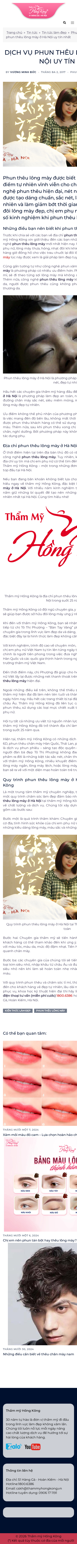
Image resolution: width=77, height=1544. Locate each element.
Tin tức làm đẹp (54, 32)
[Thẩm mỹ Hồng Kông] (38, 11)
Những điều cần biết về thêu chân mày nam (38, 1354)
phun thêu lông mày (50, 1010)
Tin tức (32, 32)
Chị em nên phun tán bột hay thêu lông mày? (40, 1240)
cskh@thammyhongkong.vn (39, 1488)
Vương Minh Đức (23, 72)
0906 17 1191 (48, 1493)
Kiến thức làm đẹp (18, 1010)
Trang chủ (14, 32)
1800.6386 (64, 995)
